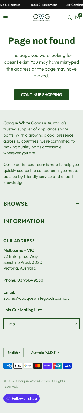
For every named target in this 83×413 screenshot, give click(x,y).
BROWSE (15, 203)
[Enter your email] (75, 323)
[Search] (70, 17)
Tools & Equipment (43, 4)
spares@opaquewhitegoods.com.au (36, 298)
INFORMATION (23, 220)
